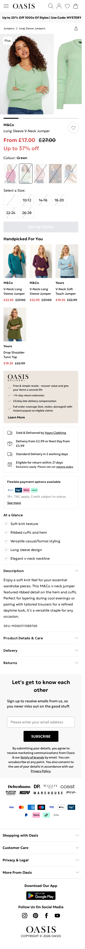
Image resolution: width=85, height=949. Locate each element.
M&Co (8, 125)
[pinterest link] (35, 915)
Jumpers (8, 28)
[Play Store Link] (41, 895)
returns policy (64, 466)
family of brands (32, 757)
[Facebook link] (46, 915)
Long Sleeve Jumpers (32, 28)
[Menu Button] (6, 6)
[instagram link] (24, 915)
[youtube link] (57, 915)
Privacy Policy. (41, 771)
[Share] (76, 28)
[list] (41, 76)
